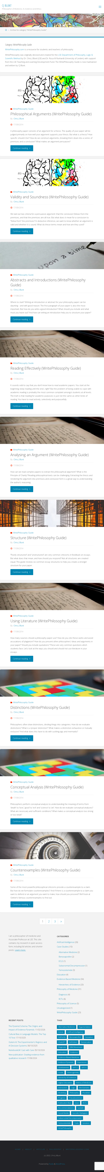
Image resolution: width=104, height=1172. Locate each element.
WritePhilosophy (65, 1128)
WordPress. (60, 1164)
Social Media (63, 1113)
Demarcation (86, 1042)
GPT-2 (75, 1067)
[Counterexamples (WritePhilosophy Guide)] (52, 852)
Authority (62, 1037)
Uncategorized (63, 1008)
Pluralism (86, 1092)
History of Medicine (84, 1082)
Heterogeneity (73, 1072)
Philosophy (74, 1092)
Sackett (80, 1108)
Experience (82, 1062)
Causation (89, 1037)
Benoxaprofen (65, 956)
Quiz (77, 1103)
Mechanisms (84, 1087)
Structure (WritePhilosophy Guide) (38, 537)
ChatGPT (61, 1042)
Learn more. (20, 950)
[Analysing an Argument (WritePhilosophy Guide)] (52, 437)
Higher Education (65, 1082)
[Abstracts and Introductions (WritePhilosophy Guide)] (52, 262)
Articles (40, 1149)
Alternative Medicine (68, 952)
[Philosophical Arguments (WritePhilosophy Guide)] (52, 96)
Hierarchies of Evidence (69, 984)
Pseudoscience (75, 1098)
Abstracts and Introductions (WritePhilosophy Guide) (47, 282)
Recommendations (66, 1108)
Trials (76, 1123)
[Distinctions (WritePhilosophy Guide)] (52, 689)
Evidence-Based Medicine (68, 979)
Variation (86, 1123)
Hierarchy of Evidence (67, 1077)
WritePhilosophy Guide (23, 109)
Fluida (51, 1164)
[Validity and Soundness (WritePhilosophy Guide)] (52, 179)
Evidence (74, 1052)
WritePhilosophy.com (14, 49)
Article (60, 1032)
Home (18, 1149)
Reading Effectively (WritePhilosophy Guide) (45, 368)
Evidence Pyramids (65, 1062)
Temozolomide (65, 970)
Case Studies (63, 946)
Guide (60, 1072)
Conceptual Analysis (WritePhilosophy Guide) (46, 787)
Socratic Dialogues (79, 1113)
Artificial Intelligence (65, 942)
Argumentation (85, 1027)
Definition (73, 1042)
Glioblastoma (63, 1067)
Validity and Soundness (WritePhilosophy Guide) (49, 196)
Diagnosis (63, 994)
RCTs (61, 999)
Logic (73, 1087)
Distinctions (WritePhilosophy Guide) (40, 707)
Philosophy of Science (66, 1003)
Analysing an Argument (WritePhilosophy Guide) (49, 454)
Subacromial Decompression (72, 965)
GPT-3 (84, 1067)
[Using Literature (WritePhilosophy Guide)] (52, 603)
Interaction (62, 1087)
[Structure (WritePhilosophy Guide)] (52, 520)
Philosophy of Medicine (67, 989)
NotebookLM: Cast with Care (21, 1050)
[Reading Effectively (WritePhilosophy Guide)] (52, 350)
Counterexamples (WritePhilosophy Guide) (45, 870)
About (28, 1149)
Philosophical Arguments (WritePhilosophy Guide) (51, 113)
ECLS (61, 961)
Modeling (62, 1092)
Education (61, 974)
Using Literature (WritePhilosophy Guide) (43, 620)
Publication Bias (64, 1103)
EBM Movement (76, 1047)
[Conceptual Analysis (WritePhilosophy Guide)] (52, 769)
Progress (61, 1098)
